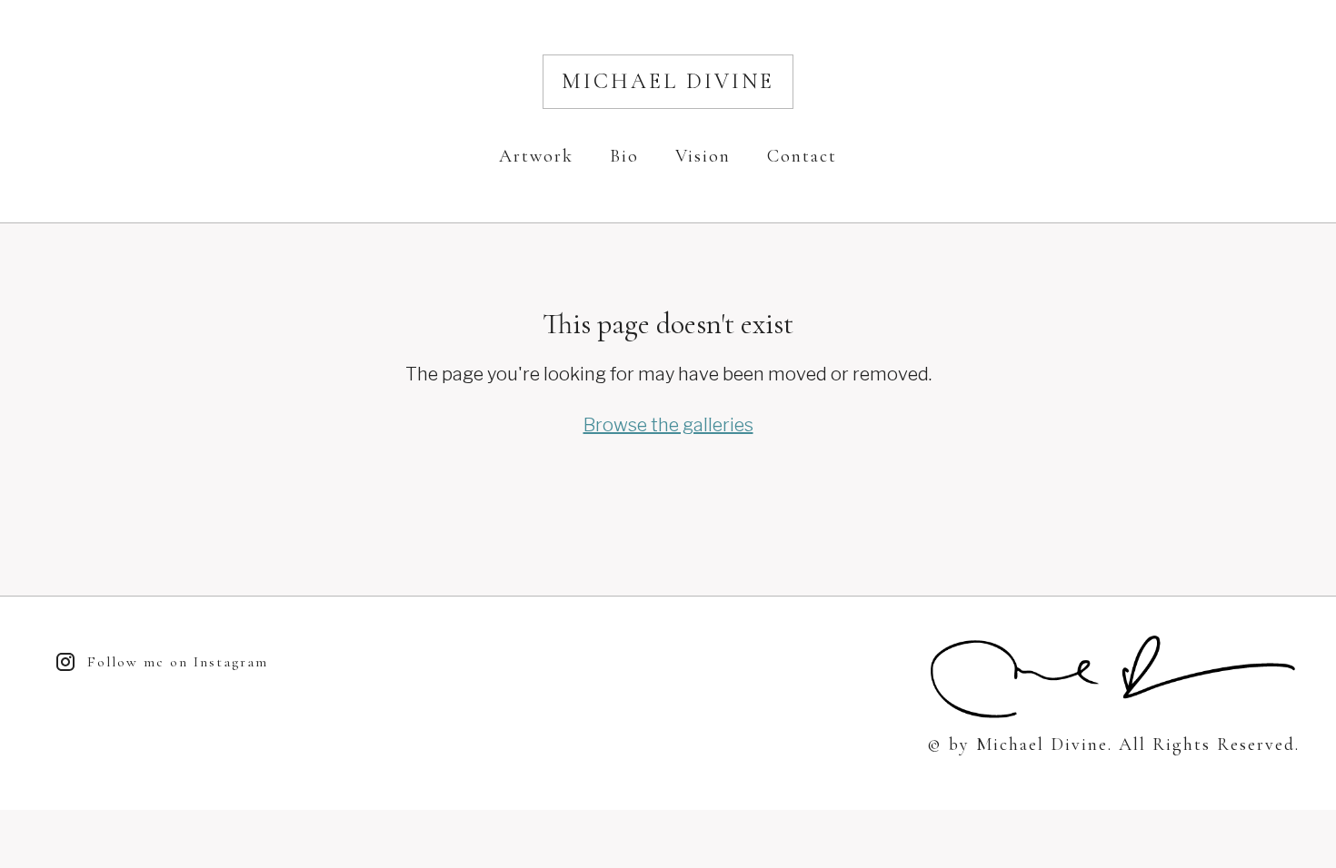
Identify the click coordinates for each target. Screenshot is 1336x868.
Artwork (536, 156)
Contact (802, 156)
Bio (624, 156)
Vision (703, 156)
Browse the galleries (668, 425)
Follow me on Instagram (177, 662)
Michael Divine (668, 81)
